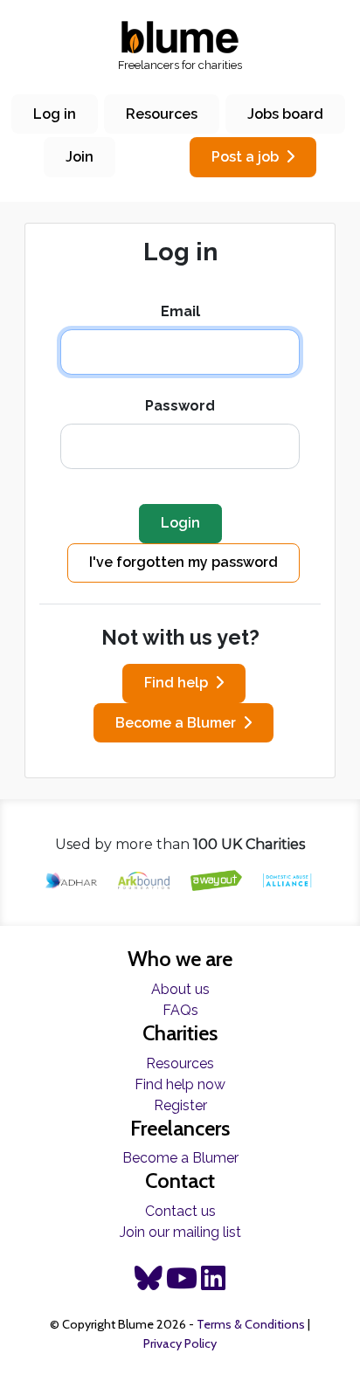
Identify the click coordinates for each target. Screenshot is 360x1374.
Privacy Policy (180, 1343)
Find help (176, 682)
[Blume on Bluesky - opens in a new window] (149, 1283)
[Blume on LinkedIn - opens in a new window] (213, 1283)
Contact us (180, 1211)
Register (180, 1105)
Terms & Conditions (251, 1324)
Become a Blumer (175, 723)
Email (180, 311)
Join (79, 156)
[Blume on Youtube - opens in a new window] (181, 1283)
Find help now (180, 1084)
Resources (161, 114)
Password (180, 405)
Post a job (245, 156)
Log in (54, 114)
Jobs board (285, 114)
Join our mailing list (180, 1232)
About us (180, 989)
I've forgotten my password (183, 562)
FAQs (180, 1010)
